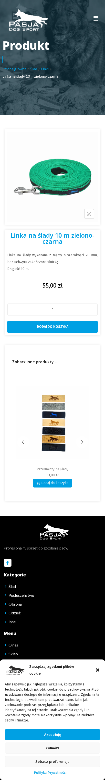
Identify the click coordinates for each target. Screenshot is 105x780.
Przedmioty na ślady (23, 469)
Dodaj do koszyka (52, 327)
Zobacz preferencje (52, 761)
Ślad (33, 69)
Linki (45, 69)
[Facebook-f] (7, 563)
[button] (97, 670)
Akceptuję (52, 734)
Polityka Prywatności (50, 773)
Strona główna (14, 69)
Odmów (52, 748)
